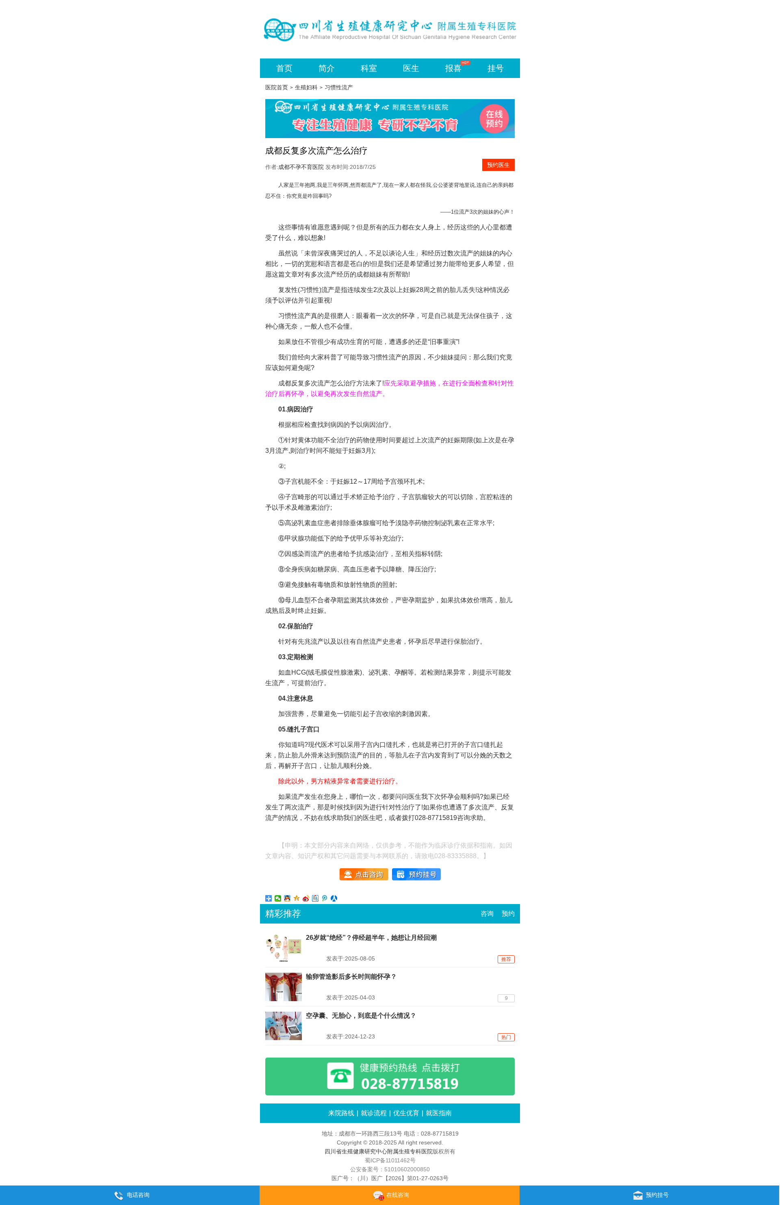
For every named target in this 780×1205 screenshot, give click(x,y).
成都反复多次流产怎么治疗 (317, 383)
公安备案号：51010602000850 (390, 1169)
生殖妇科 (306, 87)
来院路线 (341, 1113)
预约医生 (498, 165)
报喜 (453, 68)
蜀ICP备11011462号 (390, 1160)
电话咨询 (138, 1195)
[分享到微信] (278, 898)
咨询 (487, 913)
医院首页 (276, 87)
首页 (284, 68)
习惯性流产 (339, 87)
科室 (369, 68)
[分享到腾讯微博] (324, 898)
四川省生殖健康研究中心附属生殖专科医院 (379, 1151)
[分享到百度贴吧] (315, 898)
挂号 (496, 68)
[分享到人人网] (334, 898)
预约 (508, 913)
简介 (326, 68)
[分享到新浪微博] (306, 898)
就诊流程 (374, 1113)
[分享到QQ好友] (287, 898)
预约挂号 (657, 1195)
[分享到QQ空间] (296, 898)
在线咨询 (397, 1195)
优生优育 (406, 1113)
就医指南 (439, 1113)
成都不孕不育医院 (301, 167)
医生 (411, 68)
